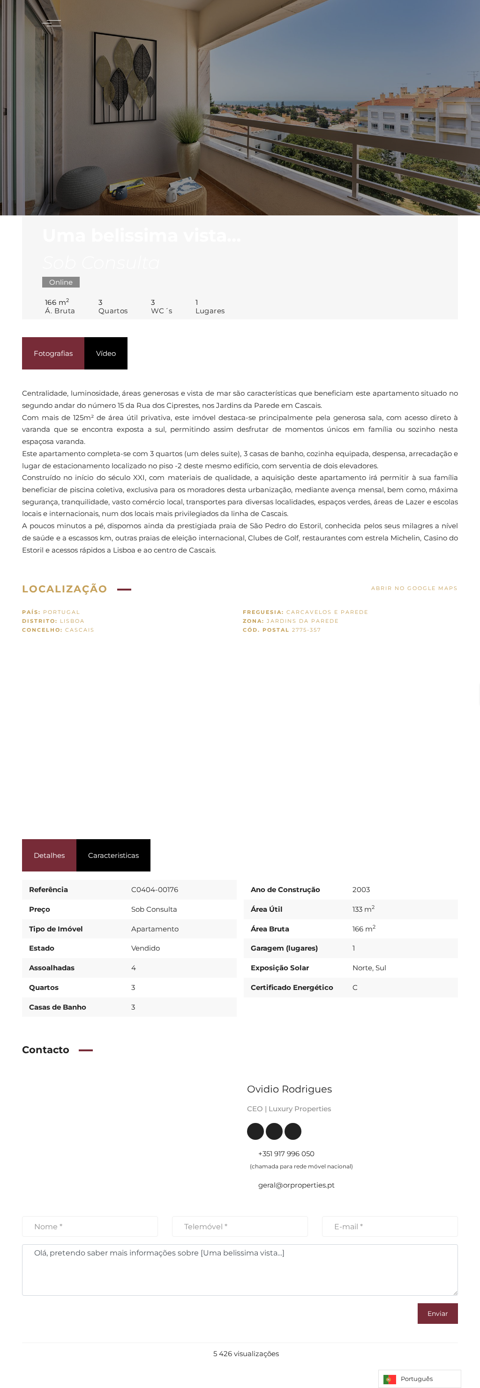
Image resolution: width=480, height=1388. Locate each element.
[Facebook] (255, 1131)
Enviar (438, 1313)
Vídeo (106, 353)
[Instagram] (293, 1131)
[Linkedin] (274, 1131)
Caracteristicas (113, 855)
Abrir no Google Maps (414, 588)
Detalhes (49, 855)
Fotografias (53, 353)
